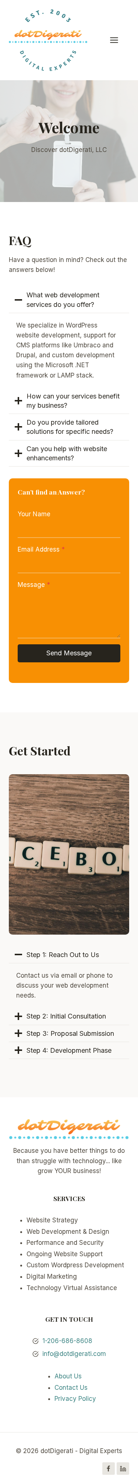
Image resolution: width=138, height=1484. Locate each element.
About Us (68, 1376)
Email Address (41, 549)
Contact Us (71, 1387)
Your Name (34, 514)
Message (34, 584)
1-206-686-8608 (67, 1341)
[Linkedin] (123, 1468)
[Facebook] (108, 1468)
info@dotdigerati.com (74, 1353)
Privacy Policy (75, 1398)
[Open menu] (117, 40)
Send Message (69, 653)
